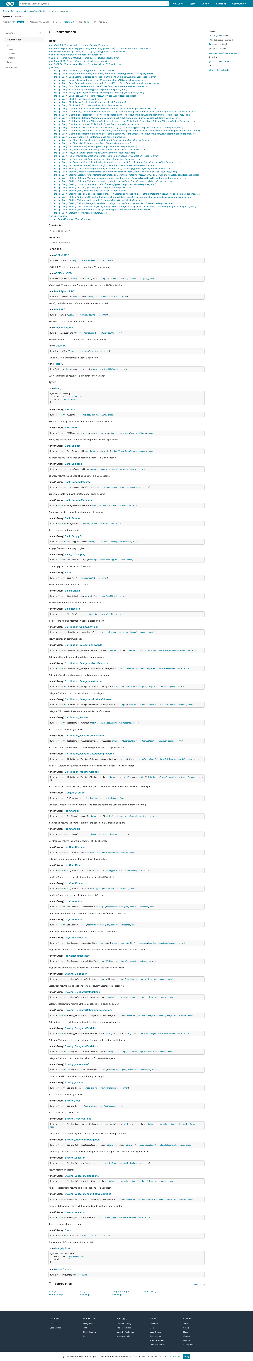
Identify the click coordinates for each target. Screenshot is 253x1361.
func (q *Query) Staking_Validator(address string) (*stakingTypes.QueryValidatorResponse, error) (101, 200)
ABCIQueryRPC (63, 273)
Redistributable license (221, 40)
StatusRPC (60, 345)
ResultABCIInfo (98, 260)
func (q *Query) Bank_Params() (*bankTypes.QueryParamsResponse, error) (90, 89)
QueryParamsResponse (104, 523)
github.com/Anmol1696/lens (36, 11)
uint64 (127, 777)
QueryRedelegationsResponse (185, 1124)
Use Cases (54, 1323)
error (110, 260)
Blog (152, 1328)
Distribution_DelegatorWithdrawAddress (88, 699)
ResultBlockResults (104, 333)
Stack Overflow (89, 1332)
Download (154, 1323)
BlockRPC (59, 309)
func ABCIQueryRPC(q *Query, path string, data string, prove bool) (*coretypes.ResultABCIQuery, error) (100, 48)
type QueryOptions (57, 216)
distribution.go (55, 1294)
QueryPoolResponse (107, 1106)
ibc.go (83, 1291)
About (153, 1318)
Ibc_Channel (72, 810)
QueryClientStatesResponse (115, 889)
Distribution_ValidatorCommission (84, 735)
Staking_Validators (75, 1212)
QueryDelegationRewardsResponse (174, 650)
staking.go (117, 1294)
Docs (204, 3)
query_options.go (120, 1291)
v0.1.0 (9, 22)
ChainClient (77, 396)
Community (238, 3)
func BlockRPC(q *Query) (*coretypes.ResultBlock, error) (76, 54)
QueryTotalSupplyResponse (112, 560)
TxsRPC (58, 363)
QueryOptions (70, 399)
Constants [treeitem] (11, 49)
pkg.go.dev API (123, 1336)
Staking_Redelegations (78, 1118)
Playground (88, 1323)
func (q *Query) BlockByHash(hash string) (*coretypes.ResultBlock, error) (89, 102)
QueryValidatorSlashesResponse (181, 777)
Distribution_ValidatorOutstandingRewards (89, 753)
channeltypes (122, 816)
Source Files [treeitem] (12, 67)
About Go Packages (125, 1332)
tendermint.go (150, 1291)
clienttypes (95, 852)
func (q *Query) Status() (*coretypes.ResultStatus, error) (81, 212)
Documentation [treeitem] (13, 39)
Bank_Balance (73, 445)
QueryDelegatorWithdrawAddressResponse (166, 705)
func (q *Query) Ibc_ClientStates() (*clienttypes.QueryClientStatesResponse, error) (94, 152)
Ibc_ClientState (73, 865)
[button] (210, 36)
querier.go (85, 1294)
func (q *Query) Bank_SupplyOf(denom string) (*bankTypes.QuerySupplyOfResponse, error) (98, 92)
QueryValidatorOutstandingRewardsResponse (171, 759)
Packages (221, 3)
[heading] (11, 4)
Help (85, 1336)
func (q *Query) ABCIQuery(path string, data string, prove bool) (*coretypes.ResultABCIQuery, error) (103, 73)
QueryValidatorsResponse (130, 1217)
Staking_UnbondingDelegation (82, 1139)
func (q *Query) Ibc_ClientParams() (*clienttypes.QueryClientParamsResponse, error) (95, 146)
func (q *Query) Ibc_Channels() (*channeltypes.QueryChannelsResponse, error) (92, 143)
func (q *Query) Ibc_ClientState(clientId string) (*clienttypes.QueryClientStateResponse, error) (99, 149)
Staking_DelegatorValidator (80, 1028)
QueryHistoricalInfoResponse (136, 1070)
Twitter (186, 1323)
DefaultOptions (63, 1269)
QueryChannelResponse (140, 816)
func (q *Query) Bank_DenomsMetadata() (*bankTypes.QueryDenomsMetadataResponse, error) (100, 86)
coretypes (85, 260)
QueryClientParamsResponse (115, 852)
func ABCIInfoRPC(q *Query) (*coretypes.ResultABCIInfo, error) (80, 45)
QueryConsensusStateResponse (162, 943)
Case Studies (55, 1328)
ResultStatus (95, 351)
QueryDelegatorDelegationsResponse (149, 997)
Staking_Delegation (76, 973)
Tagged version (218, 44)
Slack (185, 1332)
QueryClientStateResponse (129, 870)
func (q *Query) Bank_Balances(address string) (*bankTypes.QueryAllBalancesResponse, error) (100, 80)
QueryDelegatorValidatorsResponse (158, 687)
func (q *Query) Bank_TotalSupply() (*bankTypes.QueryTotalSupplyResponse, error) (94, 95)
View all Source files (193, 1284)
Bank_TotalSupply (75, 554)
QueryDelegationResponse (153, 979)
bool (115, 279)
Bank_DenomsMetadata (78, 500)
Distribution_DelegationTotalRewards (86, 663)
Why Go (177, 3)
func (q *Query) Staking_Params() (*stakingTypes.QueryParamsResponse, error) (92, 187)
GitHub (186, 1328)
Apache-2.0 (69, 22)
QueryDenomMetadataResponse (128, 487)
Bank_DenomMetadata (78, 482)
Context (99, 798)
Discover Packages (11, 11)
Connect (188, 1318)
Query (73, 260)
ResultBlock (114, 297)
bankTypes (119, 451)
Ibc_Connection (73, 901)
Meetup (186, 1340)
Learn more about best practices (223, 53)
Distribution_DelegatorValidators (83, 681)
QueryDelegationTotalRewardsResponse (163, 668)
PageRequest (79, 1256)
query (62, 11)
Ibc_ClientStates (74, 883)
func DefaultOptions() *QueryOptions (71, 219)
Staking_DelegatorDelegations (82, 992)
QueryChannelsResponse (109, 834)
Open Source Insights (220, 70)
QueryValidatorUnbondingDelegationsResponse (164, 1199)
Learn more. (175, 1356)
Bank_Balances (73, 463)
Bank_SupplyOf (73, 536)
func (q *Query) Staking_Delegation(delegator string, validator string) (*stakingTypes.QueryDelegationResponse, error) (112, 168)
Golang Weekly (189, 1344)
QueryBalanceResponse (135, 451)
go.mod (219, 35)
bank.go (52, 1291)
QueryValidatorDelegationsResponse (149, 1181)
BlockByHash (72, 590)
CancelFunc (118, 798)
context (90, 798)
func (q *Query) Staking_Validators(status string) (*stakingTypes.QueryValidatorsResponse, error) (101, 209)
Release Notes (156, 1336)
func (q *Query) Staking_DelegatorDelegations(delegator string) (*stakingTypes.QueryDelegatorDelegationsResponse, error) (115, 171)
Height (128, 943)
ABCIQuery (71, 427)
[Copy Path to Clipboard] (67, 11)
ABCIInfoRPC (61, 255)
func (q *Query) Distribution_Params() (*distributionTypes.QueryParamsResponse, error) (96, 124)
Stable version (217, 48)
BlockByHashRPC (64, 291)
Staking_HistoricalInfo (77, 1064)
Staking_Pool (72, 1100)
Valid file (218, 35)
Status (68, 1230)
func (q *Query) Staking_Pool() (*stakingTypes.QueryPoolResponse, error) (89, 190)
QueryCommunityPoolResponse (132, 632)
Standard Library (123, 1323)
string (88, 279)
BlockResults (72, 608)
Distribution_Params (76, 717)
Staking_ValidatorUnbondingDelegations (88, 1194)
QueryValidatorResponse (130, 1163)
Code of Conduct (157, 1344)
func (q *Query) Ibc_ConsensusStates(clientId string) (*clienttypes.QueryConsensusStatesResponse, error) (106, 165)
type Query (54, 67)
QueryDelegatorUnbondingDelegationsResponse (164, 1015)
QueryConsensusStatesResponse (135, 961)
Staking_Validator (75, 1157)
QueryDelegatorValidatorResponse (165, 1033)
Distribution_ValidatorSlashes (82, 771)
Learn (192, 3)
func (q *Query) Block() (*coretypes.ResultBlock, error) (80, 99)
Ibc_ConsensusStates (77, 955)
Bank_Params (72, 518)
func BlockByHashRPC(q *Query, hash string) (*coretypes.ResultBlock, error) (86, 51)
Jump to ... (10, 33)
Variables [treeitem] (11, 53)
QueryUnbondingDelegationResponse (167, 1145)
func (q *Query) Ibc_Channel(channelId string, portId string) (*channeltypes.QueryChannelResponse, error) (106, 140)
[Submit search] (167, 3)
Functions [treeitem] (11, 58)
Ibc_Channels (72, 828)
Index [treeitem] (9, 45)
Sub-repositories (123, 1328)
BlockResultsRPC (64, 327)
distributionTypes (108, 632)
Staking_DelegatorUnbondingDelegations (88, 1010)
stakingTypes (133, 979)
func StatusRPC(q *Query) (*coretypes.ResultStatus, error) (77, 61)
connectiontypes (115, 907)
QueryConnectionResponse (136, 907)
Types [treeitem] (9, 62)
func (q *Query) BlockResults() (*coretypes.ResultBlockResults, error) (87, 105)
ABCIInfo (70, 409)
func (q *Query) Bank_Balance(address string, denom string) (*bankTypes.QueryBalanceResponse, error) (105, 76)
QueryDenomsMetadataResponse (117, 505)
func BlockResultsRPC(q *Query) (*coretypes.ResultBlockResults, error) (84, 58)
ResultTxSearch (111, 369)
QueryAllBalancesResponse (123, 469)
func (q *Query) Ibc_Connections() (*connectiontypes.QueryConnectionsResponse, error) (97, 159)
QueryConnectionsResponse (117, 925)
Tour (85, 1328)
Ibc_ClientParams (75, 847)
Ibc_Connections (74, 919)
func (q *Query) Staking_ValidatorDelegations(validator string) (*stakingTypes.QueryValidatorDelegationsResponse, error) (113, 203)
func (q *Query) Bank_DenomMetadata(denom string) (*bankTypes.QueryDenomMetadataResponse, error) (106, 83)
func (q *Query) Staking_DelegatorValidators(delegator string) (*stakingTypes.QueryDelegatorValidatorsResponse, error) (113, 181)
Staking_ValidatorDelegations (82, 1175)
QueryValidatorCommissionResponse (158, 741)
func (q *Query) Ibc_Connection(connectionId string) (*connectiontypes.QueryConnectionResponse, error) (106, 156)
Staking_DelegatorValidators (81, 1046)
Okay (186, 1356)
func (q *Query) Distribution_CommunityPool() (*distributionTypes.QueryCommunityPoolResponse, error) (105, 108)
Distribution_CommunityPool (81, 626)
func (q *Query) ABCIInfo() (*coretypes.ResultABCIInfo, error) (83, 70)
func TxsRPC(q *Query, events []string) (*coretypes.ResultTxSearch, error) (85, 64)
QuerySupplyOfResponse (120, 542)
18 (84, 22)
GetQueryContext (75, 792)
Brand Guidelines (157, 1340)
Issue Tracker (155, 1332)
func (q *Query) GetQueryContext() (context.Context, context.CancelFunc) (90, 137)
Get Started (89, 1318)
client (54, 11)
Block (68, 572)
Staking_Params (74, 1082)
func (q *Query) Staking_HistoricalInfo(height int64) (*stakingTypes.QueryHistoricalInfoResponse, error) (104, 184)
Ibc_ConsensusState (76, 937)
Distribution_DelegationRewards (83, 645)
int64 (101, 1070)
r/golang (186, 1336)
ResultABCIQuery (140, 279)
